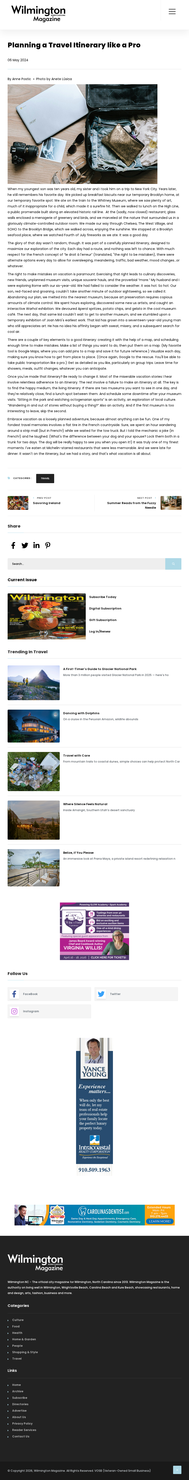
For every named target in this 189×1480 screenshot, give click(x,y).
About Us (19, 1417)
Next (185, 932)
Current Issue (22, 580)
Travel (45, 478)
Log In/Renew (99, 631)
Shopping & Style (25, 1352)
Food (16, 1326)
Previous (4, 932)
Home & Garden (24, 1339)
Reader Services (24, 1430)
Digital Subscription (105, 608)
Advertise (19, 1411)
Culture (18, 1320)
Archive (17, 1391)
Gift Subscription (103, 620)
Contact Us (20, 1436)
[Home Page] (38, 8)
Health (17, 1333)
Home (16, 1385)
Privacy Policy (22, 1423)
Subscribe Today (102, 597)
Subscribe (19, 1398)
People (17, 1346)
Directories (20, 1404)
